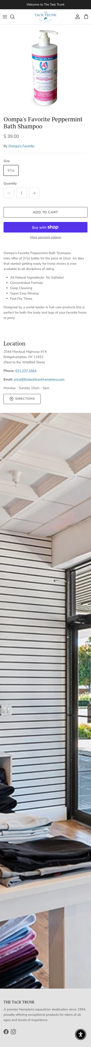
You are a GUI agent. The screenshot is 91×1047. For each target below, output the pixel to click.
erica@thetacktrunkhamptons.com (39, 379)
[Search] (14, 17)
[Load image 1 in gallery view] (45, 69)
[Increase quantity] (34, 193)
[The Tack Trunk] (45, 16)
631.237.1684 (25, 371)
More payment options (45, 237)
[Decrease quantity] (9, 193)
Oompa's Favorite (21, 146)
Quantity (10, 183)
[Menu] (5, 17)
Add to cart (45, 212)
